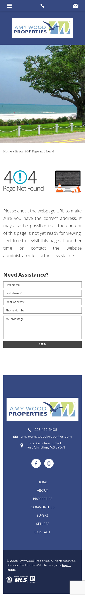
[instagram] (49, 463)
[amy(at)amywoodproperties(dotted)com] (75, 6)
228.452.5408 (45, 430)
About (42, 490)
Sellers (42, 524)
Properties (42, 499)
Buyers (43, 515)
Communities (42, 507)
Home (42, 482)
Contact (42, 532)
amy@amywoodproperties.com (46, 436)
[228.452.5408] (42, 5)
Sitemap (12, 565)
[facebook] (36, 463)
